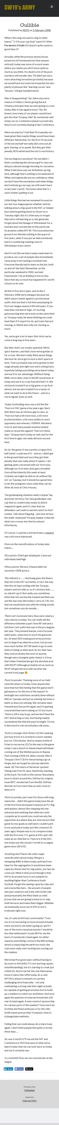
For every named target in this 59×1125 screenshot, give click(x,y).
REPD (26, 30)
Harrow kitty (29, 1100)
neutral (50, 532)
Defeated (29, 1090)
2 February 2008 (42, 30)
